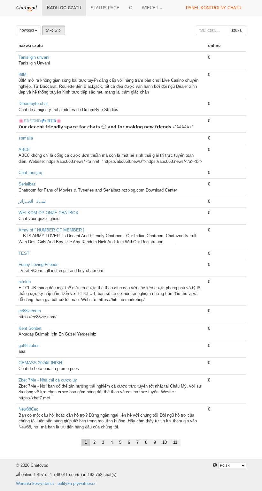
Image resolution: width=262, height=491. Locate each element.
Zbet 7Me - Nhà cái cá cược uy (48, 380)
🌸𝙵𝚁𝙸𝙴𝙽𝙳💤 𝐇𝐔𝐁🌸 (40, 120)
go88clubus (29, 345)
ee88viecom (30, 310)
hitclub (25, 281)
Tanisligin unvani (34, 57)
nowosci (27, 30)
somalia (26, 138)
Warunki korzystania (35, 483)
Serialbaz (27, 184)
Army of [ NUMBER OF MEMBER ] (51, 230)
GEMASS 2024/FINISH (40, 362)
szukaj (237, 30)
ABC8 (24, 149)
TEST (24, 253)
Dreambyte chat (33, 103)
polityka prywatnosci (76, 483)
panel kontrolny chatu (213, 7)
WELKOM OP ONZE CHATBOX (48, 212)
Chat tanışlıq (30, 172)
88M (23, 74)
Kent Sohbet (30, 328)
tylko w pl (54, 30)
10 (164, 442)
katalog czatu (64, 7)
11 (175, 442)
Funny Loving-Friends (38, 264)
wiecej (150, 7)
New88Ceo (28, 409)
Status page (105, 7)
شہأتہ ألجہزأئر (32, 201)
